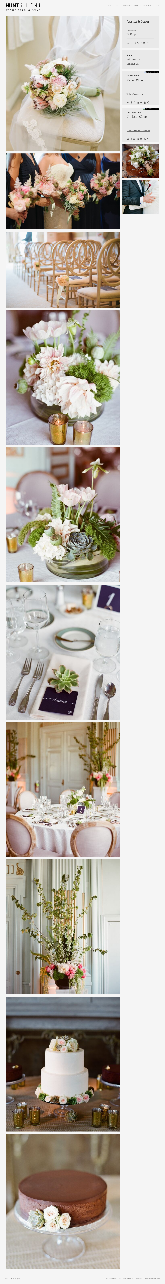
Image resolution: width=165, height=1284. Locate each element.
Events (137, 6)
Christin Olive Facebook (138, 130)
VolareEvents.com (135, 94)
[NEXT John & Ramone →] (140, 197)
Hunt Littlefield (22, 7)
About (117, 6)
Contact (147, 6)
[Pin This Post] (138, 43)
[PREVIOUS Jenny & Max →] (140, 161)
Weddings (127, 6)
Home (109, 6)
